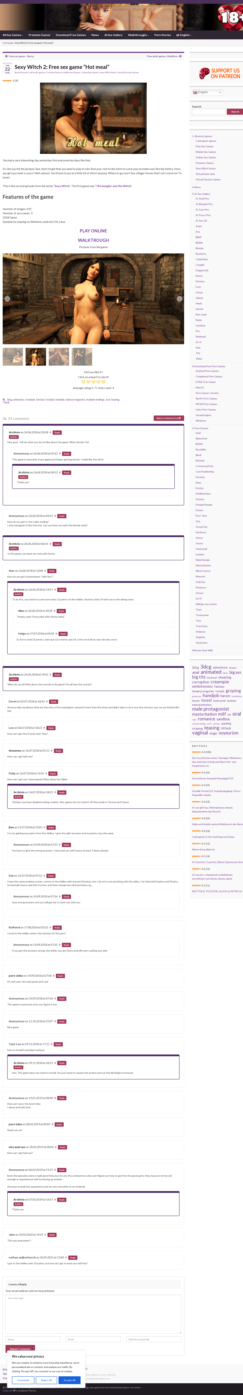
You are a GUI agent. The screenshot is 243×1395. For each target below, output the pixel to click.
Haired (199, 297)
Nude (199, 319)
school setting (198, 724)
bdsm (225, 673)
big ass (235, 672)
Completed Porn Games (209, 376)
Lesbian (200, 554)
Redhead (201, 336)
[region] (46, 1369)
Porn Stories (162, 35)
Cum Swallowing (205, 471)
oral (107, 399)
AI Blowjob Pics (204, 204)
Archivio (22, 72)
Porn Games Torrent (207, 392)
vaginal (200, 732)
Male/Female (203, 559)
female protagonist (203, 691)
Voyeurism (201, 642)
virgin (213, 733)
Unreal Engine (203, 415)
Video (199, 358)
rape (194, 719)
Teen (199, 609)
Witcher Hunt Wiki (202, 650)
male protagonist (75, 399)
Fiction (199, 510)
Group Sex (201, 526)
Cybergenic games (206, 140)
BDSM (199, 242)
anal (195, 672)
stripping (197, 728)
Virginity (200, 637)
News (95, 35)
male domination (202, 704)
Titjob (6, 402)
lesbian (231, 700)
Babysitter (201, 438)
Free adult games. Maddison (162, 56)
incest (206, 700)
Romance (201, 587)
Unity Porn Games (206, 409)
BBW (198, 237)
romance (206, 719)
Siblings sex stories (206, 604)
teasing (115, 399)
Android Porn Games (207, 370)
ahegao (232, 667)
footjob (50, 399)
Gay (198, 521)
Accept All (69, 1380)
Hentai (199, 308)
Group (199, 292)
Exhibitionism (203, 493)
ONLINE (93, 230)
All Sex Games (12, 35)
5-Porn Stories (200, 428)
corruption (200, 682)
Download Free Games (71, 35)
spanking (226, 723)
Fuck (198, 286)
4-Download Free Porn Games (208, 366)
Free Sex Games (54, 72)
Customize (23, 1380)
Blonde (200, 248)
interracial (219, 700)
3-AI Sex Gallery (201, 193)
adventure (220, 667)
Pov (198, 330)
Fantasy (200, 281)
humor (196, 700)
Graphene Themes (27, 1390)
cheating (224, 677)
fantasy (40, 399)
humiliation (237, 696)
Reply (57, 432)
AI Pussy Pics (203, 215)
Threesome (202, 615)
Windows (201, 420)
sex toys (216, 724)
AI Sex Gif (201, 220)
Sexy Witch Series (108, 72)
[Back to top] (235, 1387)
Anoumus (15, 750)
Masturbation (203, 565)
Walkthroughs (137, 35)
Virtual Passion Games (128, 72)
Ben (11, 827)
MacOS (200, 387)
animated (18, 399)
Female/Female (204, 504)
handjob (60, 399)
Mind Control (203, 570)
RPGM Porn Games (206, 404)
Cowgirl (200, 264)
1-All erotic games (36, 72)
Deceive (200, 477)
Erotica (200, 488)
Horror (199, 537)
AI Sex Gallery (113, 35)
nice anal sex (17, 1147)
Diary (198, 482)
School (199, 592)
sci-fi (209, 723)
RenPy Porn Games (206, 398)
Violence (200, 631)
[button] (7, 299)
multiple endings (95, 399)
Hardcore (201, 532)
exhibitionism (202, 686)
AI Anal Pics (202, 198)
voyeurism (228, 733)
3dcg (9, 399)
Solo (198, 347)
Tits (198, 353)
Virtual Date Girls (205, 173)
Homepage (8, 42)
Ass (198, 231)
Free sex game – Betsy (21, 56)
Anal (198, 432)
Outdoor (200, 325)
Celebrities (202, 259)
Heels (199, 303)
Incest (199, 543)
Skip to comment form (167, 418)
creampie (30, 399)
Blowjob (200, 460)
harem (225, 696)
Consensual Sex (204, 465)
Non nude (201, 314)
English (202, 92)
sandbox (223, 719)
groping (233, 691)
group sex (196, 696)
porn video (16, 975)
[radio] (83, 382)
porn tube (15, 1124)
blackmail (212, 677)
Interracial (201, 548)
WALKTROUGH (93, 240)
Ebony (199, 275)
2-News (196, 187)
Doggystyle (202, 270)
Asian (199, 226)
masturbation (204, 714)
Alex (21, 610)
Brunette (201, 253)
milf (222, 714)
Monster (200, 576)
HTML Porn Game (206, 381)
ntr (229, 714)
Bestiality (201, 449)
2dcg (195, 667)
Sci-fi (198, 342)
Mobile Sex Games (71, 72)
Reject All (46, 1380)
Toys (198, 620)
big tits (199, 677)
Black (199, 454)
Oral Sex (200, 581)
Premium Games (39, 35)
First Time (201, 515)
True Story (202, 626)
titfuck (226, 728)
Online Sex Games (90, 72)
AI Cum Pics (202, 209)
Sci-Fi (199, 598)
